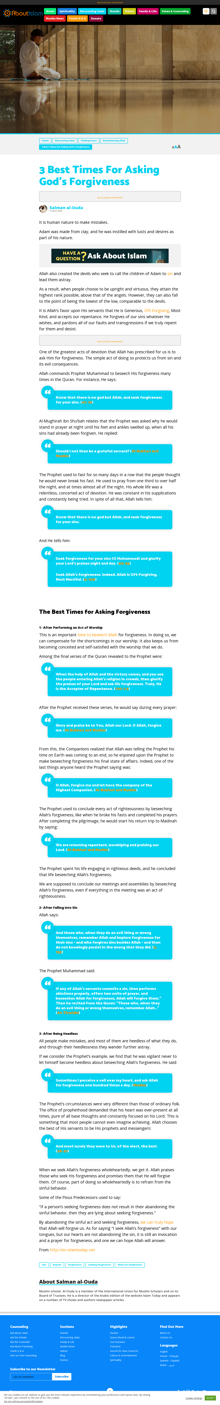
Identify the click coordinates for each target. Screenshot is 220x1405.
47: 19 (87, 402)
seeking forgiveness (99, 1265)
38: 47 (62, 1151)
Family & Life (148, 11)
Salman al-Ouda (66, 207)
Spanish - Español (169, 1360)
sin (170, 273)
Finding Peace (89, 141)
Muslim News (55, 18)
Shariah (115, 11)
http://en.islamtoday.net (72, 1249)
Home (45, 141)
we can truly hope (156, 1222)
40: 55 (124, 563)
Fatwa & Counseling (175, 11)
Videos (129, 11)
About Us (165, 1332)
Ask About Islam (19, 1332)
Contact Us (166, 1337)
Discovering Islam (92, 11)
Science (64, 1359)
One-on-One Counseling (23, 1355)
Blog (62, 1355)
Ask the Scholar (18, 1337)
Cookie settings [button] (194, 1398)
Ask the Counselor (20, 1341)
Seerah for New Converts (124, 1350)
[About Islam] (23, 13)
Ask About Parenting (21, 1346)
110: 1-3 (122, 689)
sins (44, 1265)
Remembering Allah (114, 141)
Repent (57, 1265)
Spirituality (67, 11)
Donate (96, 18)
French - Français (169, 1356)
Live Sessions (117, 1341)
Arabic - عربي (167, 1365)
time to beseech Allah (97, 634)
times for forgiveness (130, 1265)
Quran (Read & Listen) (122, 1337)
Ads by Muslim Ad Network (110, 2)
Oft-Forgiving (156, 310)
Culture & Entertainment (123, 1355)
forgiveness (74, 1265)
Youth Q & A (77, 18)
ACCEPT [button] (210, 1397)
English (164, 1351)
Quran (50, 11)
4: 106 (89, 579)
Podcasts (115, 1346)
